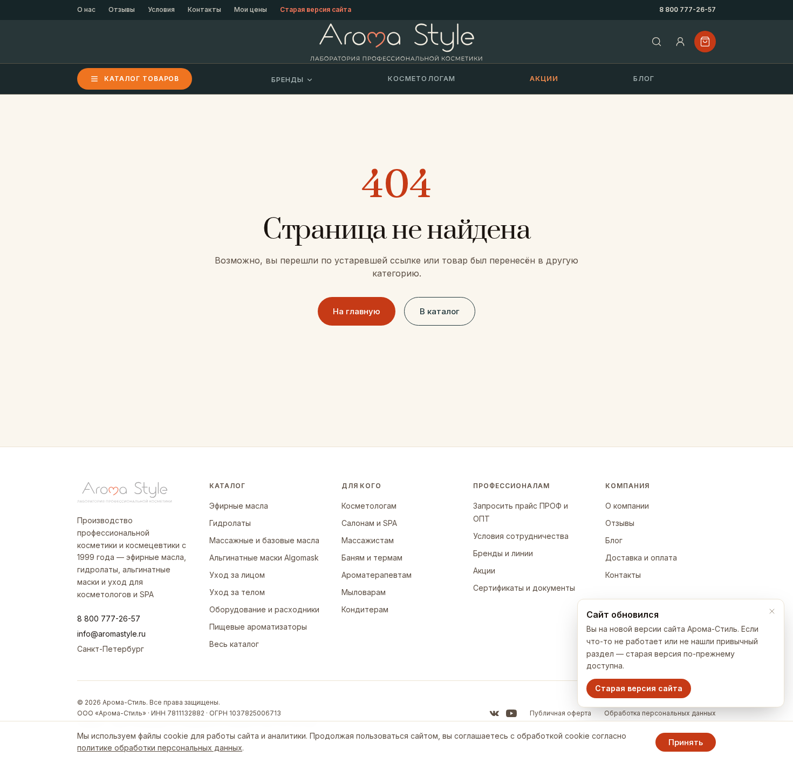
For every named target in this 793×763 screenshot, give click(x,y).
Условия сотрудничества (521, 536)
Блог (643, 78)
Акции (544, 78)
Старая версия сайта (315, 9)
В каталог (440, 311)
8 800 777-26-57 (687, 9)
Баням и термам (371, 557)
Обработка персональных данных (660, 713)
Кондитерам (364, 609)
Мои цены (250, 9)
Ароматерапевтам (376, 574)
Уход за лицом (237, 574)
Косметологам (421, 78)
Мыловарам (363, 592)
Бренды (287, 79)
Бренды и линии (503, 553)
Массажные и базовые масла (264, 540)
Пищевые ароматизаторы (258, 626)
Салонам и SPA (369, 523)
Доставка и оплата (641, 557)
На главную (356, 311)
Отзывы (121, 9)
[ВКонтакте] (494, 713)
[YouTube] (511, 713)
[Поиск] (656, 41)
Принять (685, 742)
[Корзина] (705, 41)
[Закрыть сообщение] (772, 611)
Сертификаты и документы (524, 587)
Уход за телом (237, 592)
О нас (86, 9)
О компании (627, 505)
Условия (161, 9)
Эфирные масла (238, 505)
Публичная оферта (560, 713)
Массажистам (367, 540)
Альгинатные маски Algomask (264, 557)
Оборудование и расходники (264, 609)
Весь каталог (234, 644)
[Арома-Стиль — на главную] (396, 42)
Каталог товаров (141, 79)
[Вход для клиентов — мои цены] (680, 41)
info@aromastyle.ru (111, 633)
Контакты (204, 9)
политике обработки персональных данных (159, 747)
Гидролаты (230, 523)
